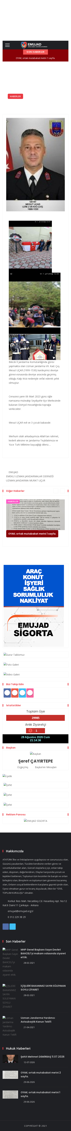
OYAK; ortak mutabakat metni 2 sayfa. (41, 1074)
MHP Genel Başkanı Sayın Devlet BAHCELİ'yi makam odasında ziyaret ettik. (43, 953)
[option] (35, 521)
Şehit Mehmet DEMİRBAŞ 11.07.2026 (42, 1056)
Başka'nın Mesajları (45, 767)
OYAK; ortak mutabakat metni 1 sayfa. (35, 58)
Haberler (15, 96)
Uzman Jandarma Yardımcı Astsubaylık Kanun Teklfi (38, 1019)
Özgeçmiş (22, 767)
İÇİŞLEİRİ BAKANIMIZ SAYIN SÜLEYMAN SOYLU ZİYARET (43, 987)
